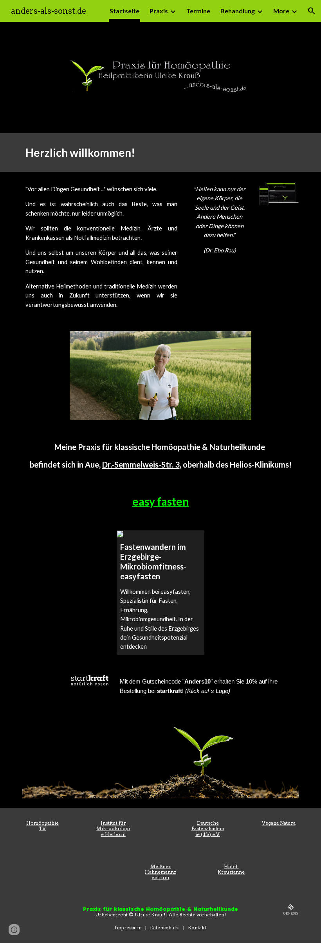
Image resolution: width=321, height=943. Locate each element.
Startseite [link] (124, 11)
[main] (160, 153)
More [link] (281, 11)
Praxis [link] (159, 11)
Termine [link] (198, 11)
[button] (311, 11)
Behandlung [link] (237, 11)
